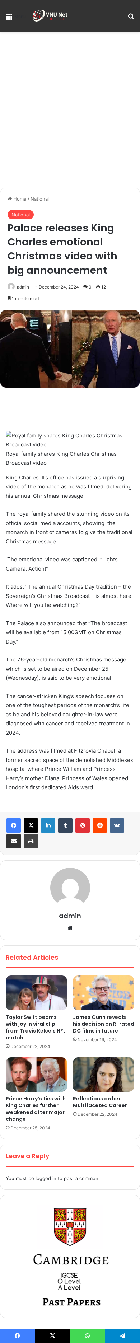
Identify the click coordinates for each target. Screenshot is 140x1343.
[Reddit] (100, 825)
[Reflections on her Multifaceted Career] (103, 1074)
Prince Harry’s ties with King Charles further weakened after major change (36, 1109)
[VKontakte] (117, 825)
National (40, 199)
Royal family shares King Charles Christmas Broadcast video (61, 458)
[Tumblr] (65, 825)
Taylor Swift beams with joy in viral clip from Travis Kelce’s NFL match (36, 1027)
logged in (46, 1178)
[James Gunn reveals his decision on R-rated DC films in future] (103, 992)
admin (23, 287)
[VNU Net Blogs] (50, 16)
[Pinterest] (82, 825)
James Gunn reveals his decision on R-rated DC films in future (103, 1024)
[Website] (70, 928)
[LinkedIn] (48, 825)
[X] (31, 825)
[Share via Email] (13, 841)
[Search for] (131, 18)
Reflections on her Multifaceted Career (100, 1102)
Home (19, 199)
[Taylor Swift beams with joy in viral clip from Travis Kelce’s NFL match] (36, 992)
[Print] (31, 841)
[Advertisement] (70, 112)
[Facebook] (13, 825)
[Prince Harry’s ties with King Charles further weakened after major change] (36, 1074)
